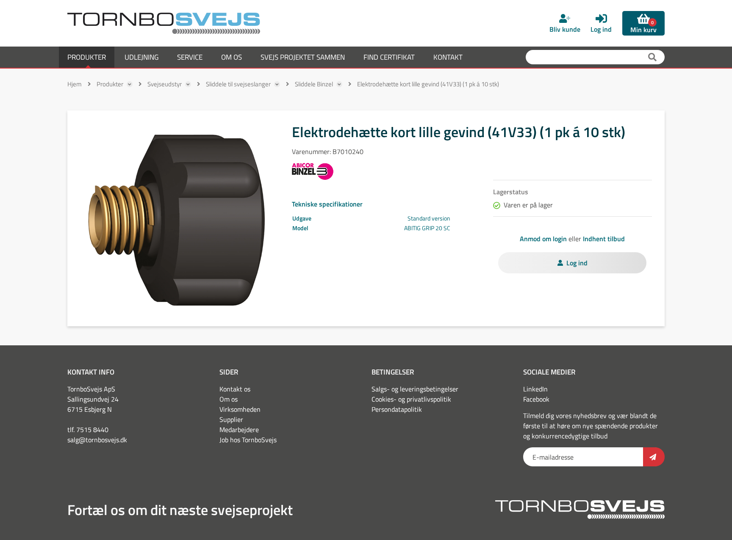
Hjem (74, 84)
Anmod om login (543, 239)
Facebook (536, 399)
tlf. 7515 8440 (87, 429)
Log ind (577, 263)
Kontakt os (234, 389)
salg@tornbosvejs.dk (97, 440)
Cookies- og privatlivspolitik (411, 399)
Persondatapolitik (397, 409)
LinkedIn (535, 389)
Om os (228, 399)
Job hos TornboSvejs (248, 440)
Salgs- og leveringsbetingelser (415, 389)
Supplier (231, 419)
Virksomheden (240, 409)
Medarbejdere (239, 429)
